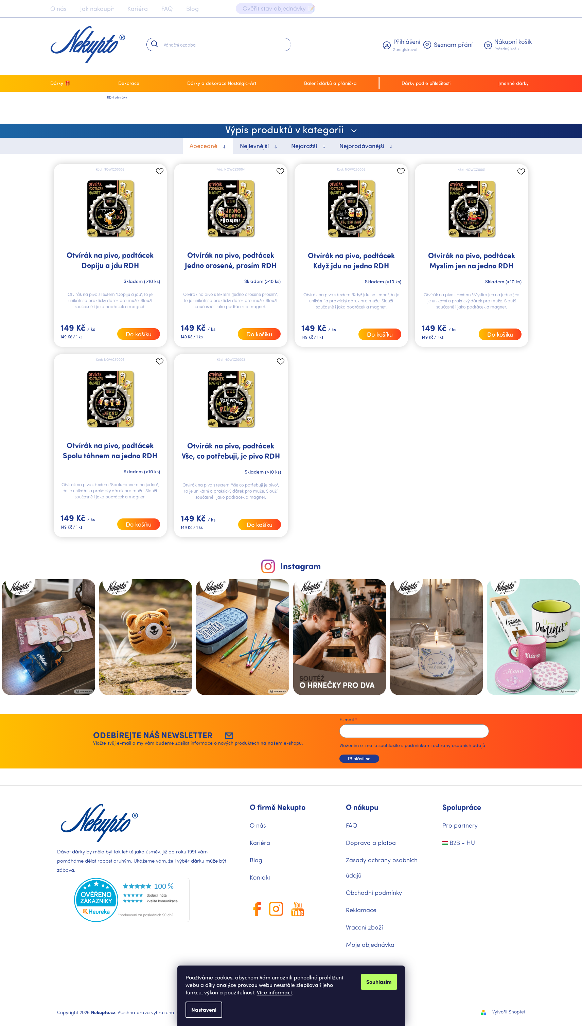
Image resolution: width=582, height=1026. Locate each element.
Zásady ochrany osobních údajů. (355, 614)
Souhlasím (379, 981)
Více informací (274, 992)
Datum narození (318, 563)
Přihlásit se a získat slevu (355, 593)
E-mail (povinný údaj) (324, 504)
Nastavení (203, 1009)
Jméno (308, 533)
